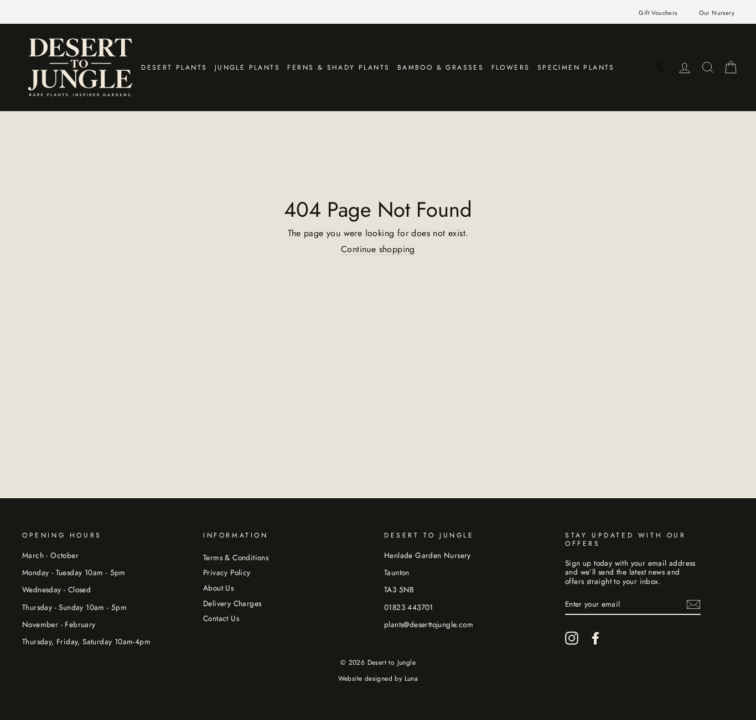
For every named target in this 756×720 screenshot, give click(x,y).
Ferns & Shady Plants (338, 67)
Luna (411, 679)
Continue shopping (378, 249)
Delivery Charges (232, 603)
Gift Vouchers (658, 12)
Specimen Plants (576, 67)
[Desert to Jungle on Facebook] (595, 638)
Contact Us (221, 618)
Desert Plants (174, 67)
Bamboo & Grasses (440, 67)
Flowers (510, 67)
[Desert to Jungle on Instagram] (571, 638)
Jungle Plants (247, 67)
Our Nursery (716, 12)
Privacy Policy (227, 572)
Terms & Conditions (235, 557)
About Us (218, 587)
